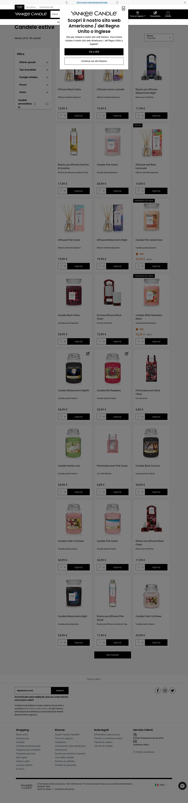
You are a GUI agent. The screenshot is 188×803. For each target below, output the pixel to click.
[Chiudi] (123, 8)
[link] (94, 14)
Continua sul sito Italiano (94, 61)
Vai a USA (94, 51)
